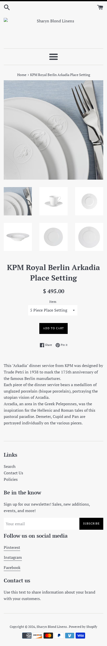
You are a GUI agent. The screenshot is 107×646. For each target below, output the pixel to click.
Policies (11, 479)
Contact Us (13, 473)
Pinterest (12, 547)
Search (9, 466)
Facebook (12, 567)
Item (52, 302)
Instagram (13, 557)
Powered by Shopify (83, 627)
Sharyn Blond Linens (52, 627)
